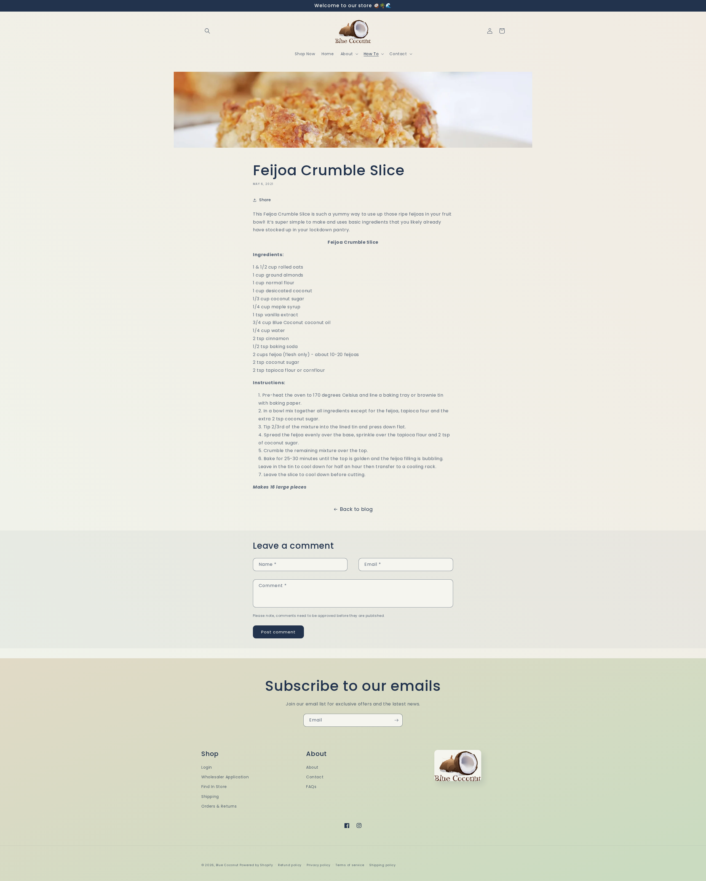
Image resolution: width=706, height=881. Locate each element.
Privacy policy (318, 865)
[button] (207, 31)
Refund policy (289, 865)
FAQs (311, 786)
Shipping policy (382, 865)
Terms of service (349, 865)
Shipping (210, 796)
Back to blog (356, 509)
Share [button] (265, 200)
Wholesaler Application (225, 777)
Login (206, 767)
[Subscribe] (396, 720)
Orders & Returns (219, 806)
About (312, 767)
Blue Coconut (228, 865)
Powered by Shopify (256, 865)
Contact (314, 777)
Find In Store (214, 786)
